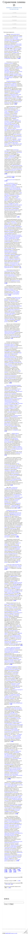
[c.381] (18, 869)
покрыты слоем (11, 310)
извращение (6, 70)
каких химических (12, 647)
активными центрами (17, 494)
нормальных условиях (15, 683)
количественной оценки (9, 248)
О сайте (14, 24)
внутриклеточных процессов (10, 824)
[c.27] (20, 868)
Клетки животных (15, 117)
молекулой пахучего (8, 731)
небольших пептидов (8, 289)
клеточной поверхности (9, 71)
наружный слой (9, 314)
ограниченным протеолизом (10, 847)
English (14, 27)
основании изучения (8, 764)
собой (8, 222)
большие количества (14, 771)
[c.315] (14, 600)
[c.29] (16, 562)
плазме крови (12, 94)
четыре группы (7, 158)
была (10, 734)
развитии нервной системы (13, 595)
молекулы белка (7, 102)
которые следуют (12, 366)
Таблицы (14, 20)
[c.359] (18, 508)
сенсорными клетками (16, 479)
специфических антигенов (9, 170)
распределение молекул (9, 274)
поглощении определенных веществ (12, 549)
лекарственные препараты (13, 671)
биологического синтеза (9, 849)
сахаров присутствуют (16, 297)
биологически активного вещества (11, 209)
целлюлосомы (14, 565)
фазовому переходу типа (17, 784)
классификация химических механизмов (12, 235)
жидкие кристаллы (11, 786)
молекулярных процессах (9, 344)
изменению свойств (14, 506)
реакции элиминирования (9, 238)
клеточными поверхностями (10, 835)
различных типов (8, 590)
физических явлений (8, 266)
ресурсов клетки (14, 473)
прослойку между (12, 305)
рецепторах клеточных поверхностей (12, 259)
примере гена (13, 84)
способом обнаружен (11, 592)
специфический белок (13, 576)
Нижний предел (19, 391)
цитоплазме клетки (8, 40)
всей (5, 449)
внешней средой (16, 415)
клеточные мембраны (14, 39)
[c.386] (21, 645)
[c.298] (5, 872)
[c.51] (12, 338)
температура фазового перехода (11, 792)
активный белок (16, 841)
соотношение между (12, 407)
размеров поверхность (14, 404)
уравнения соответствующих (15, 659)
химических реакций (8, 660)
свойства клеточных (16, 809)
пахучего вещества (8, 736)
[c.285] (14, 872)
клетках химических (9, 230)
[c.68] (10, 869)
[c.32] (11, 704)
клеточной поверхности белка (10, 770)
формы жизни (7, 423)
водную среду (19, 452)
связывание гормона (15, 694)
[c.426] (9, 295)
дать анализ (14, 222)
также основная (16, 291)
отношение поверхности (12, 411)
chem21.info (7, 933)
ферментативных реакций (9, 236)
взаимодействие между (9, 834)
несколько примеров (8, 360)
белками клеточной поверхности (12, 121)
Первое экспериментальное (16, 45)
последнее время (13, 846)
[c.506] (10, 870)
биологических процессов (13, 262)
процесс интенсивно (13, 607)
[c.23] (5, 431)
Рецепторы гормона (18, 36)
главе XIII (12, 712)
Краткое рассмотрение (11, 385)
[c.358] (17, 536)
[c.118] (16, 813)
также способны (7, 784)
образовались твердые (9, 749)
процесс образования (8, 604)
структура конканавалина (14, 636)
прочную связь (19, 447)
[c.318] (18, 217)
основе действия (7, 668)
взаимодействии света (9, 267)
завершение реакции (15, 505)
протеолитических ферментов (13, 822)
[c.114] (15, 321)
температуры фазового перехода (15, 798)
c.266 (19, 880)
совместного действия (9, 136)
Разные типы (18, 94)
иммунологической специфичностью (12, 331)
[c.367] (14, 869)
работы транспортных (14, 293)
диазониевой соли (8, 656)
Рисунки (14, 16)
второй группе (11, 183)
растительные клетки (8, 110)
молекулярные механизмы (14, 362)
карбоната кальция (16, 140)
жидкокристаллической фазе (15, 805)
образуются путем (15, 95)
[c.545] (14, 870)
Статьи (14, 12)
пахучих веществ (18, 708)
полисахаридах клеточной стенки (11, 774)
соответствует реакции (14, 475)
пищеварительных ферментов (16, 833)
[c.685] (19, 870)
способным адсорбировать (10, 755)
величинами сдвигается (9, 408)
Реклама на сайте (13, 933)
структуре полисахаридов (9, 313)
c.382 (9, 887)
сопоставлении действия (15, 188)
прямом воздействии (10, 480)
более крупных (7, 421)
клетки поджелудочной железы (10, 553)
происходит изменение (13, 497)
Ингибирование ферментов (12, 666)
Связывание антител (10, 176)
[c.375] (5, 173)
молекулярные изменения (9, 351)
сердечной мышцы (8, 77)
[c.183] (15, 104)
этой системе (11, 157)
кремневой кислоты (8, 757)
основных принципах (8, 232)
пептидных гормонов (12, 50)
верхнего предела (14, 398)
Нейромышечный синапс (9, 356)
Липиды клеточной (10, 179)
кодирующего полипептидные (10, 86)
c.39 (6, 884)
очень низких (14, 707)
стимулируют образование (10, 470)
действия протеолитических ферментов (13, 855)
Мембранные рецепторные (12, 510)
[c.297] (5, 569)
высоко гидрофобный (8, 441)
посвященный (7, 58)
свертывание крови (13, 827)
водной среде (18, 751)
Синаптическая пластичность (10, 375)
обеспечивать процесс (13, 630)
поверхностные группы (9, 662)
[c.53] (7, 78)
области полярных (8, 807)
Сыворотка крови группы (16, 165)
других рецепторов (17, 612)
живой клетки (7, 225)
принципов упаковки (8, 250)
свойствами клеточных (9, 333)
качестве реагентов (9, 651)
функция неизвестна (17, 583)
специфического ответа (13, 203)
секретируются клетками (9, 129)
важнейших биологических (15, 512)
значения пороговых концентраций (15, 724)
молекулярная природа (9, 345)
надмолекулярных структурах (10, 251)
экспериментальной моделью (10, 357)
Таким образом (16, 143)
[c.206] (11, 741)
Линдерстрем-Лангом (15, 845)
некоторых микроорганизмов (13, 564)
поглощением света (14, 264)
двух (16, 434)
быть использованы (15, 336)
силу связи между (15, 730)
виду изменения (8, 364)
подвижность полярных (17, 781)
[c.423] (17, 860)
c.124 (9, 884)
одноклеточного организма (10, 393)
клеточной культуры (8, 204)
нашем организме (12, 465)
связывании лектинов (16, 635)
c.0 (6, 878)
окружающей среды (15, 546)
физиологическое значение (12, 796)
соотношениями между (9, 402)
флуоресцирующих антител (15, 657)
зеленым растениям (13, 301)
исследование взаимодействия (10, 641)
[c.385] (12, 177)
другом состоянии (8, 627)
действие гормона (18, 204)
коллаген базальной (17, 134)
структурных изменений (9, 254)
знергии (18, 625)
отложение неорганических (10, 138)
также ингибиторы (8, 857)
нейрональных (11, 593)
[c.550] (5, 180)
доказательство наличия (9, 46)
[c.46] (5, 455)
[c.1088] (9, 778)
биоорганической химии (9, 226)
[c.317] (11, 485)
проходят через (7, 617)
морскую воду (13, 528)
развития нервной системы (10, 378)
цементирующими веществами (10, 124)
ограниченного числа (14, 842)
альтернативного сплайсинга (10, 83)
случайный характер (11, 276)
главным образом (15, 433)
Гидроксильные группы (17, 775)
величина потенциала (17, 75)
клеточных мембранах (9, 613)
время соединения (9, 695)
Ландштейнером (12, 155)
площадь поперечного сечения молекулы (11, 729)
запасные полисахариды (9, 319)
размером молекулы (17, 735)
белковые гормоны (15, 41)
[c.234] (18, 58)
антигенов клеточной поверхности (12, 589)
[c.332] (10, 382)
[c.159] (5, 869)
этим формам (15, 429)
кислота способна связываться (15, 768)
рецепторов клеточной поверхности (12, 207)
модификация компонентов (14, 648)
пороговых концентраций (15, 737)
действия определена (8, 76)
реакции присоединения (14, 237)
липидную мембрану (17, 446)
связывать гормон (15, 684)
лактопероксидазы (14, 652)
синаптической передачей (9, 332)
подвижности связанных (13, 611)
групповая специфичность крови (11, 811)
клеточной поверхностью (16, 449)
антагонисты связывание (9, 698)
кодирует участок (17, 101)
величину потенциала (13, 74)
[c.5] (20, 267)
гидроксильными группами (15, 769)
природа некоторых (16, 265)
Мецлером (13, 221)
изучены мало (7, 783)
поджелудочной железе (9, 859)
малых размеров (14, 426)
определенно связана (13, 390)
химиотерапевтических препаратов (11, 669)
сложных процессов (14, 644)
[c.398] (10, 664)
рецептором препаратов (17, 689)
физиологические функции (15, 189)
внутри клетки (7, 396)
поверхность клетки (8, 63)
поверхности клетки (15, 280)
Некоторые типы (7, 89)
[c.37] (11, 146)
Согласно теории (10, 677)
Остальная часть (7, 450)
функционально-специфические (11, 184)
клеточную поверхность (15, 557)
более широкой (12, 821)
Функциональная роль (11, 81)
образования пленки (17, 758)
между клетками (7, 123)
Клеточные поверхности (14, 309)
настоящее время (8, 425)
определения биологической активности (10, 186)
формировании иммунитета (15, 514)
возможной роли (13, 488)
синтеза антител (7, 606)
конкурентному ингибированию (15, 703)
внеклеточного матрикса (16, 90)
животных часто (12, 107)
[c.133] (5, 283)
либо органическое (8, 754)
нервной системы (13, 581)
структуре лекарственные (11, 680)
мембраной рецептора (9, 47)
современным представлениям (10, 401)
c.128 (11, 884)
